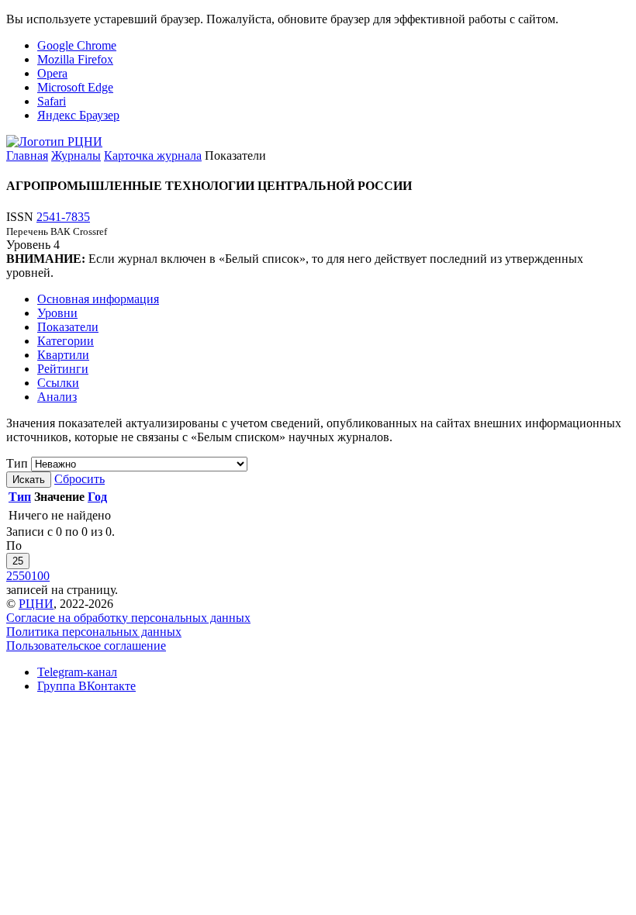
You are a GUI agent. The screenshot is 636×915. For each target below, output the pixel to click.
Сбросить (79, 478)
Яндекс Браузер (78, 115)
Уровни (57, 312)
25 (17, 561)
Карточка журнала (153, 155)
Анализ (57, 396)
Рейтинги (62, 368)
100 (40, 575)
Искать (28, 479)
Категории (65, 340)
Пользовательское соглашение (86, 645)
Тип (17, 463)
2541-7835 (63, 216)
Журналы (76, 155)
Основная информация (98, 299)
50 (25, 575)
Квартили (63, 354)
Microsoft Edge (75, 87)
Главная (27, 155)
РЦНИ (36, 603)
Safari (51, 101)
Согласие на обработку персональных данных (128, 617)
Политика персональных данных (93, 631)
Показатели (68, 326)
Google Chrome (76, 45)
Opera (52, 73)
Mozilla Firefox (75, 59)
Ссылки (58, 382)
